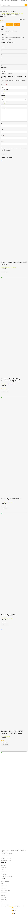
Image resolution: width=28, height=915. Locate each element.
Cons (2, 129)
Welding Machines (5, 881)
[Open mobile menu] (1, 2)
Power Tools (3, 874)
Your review (4, 108)
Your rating (4, 84)
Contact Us (3, 897)
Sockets (8, 736)
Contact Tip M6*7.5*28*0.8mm (11, 499)
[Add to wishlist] (2, 259)
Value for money (4, 89)
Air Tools (3, 869)
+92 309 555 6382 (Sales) (6, 853)
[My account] (26, 2)
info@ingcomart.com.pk (6, 858)
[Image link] (14, 800)
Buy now (17, 24)
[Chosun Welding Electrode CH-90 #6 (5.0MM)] (14, 208)
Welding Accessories (5, 267)
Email (2, 141)
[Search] (26, 5)
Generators (3, 888)
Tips (12, 502)
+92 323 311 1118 (5, 855)
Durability (3, 95)
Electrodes (13, 267)
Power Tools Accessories (6, 876)
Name (2, 135)
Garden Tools (4, 872)
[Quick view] (6, 275)
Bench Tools (3, 867)
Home (1, 11)
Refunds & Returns (5, 904)
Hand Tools (6, 11)
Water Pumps (4, 885)
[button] (5, 392)
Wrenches (13, 11)
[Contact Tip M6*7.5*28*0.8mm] (14, 445)
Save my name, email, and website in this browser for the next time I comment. (14, 149)
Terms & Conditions (5, 901)
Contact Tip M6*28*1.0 (9, 615)
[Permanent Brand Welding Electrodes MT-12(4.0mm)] (14, 325)
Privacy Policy (4, 899)
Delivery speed (4, 101)
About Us (3, 895)
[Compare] (2, 275)
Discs (2, 883)
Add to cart (9, 24)
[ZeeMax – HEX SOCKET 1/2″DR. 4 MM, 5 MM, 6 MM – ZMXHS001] (14, 677)
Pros (2, 123)
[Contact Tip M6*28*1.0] (14, 561)
